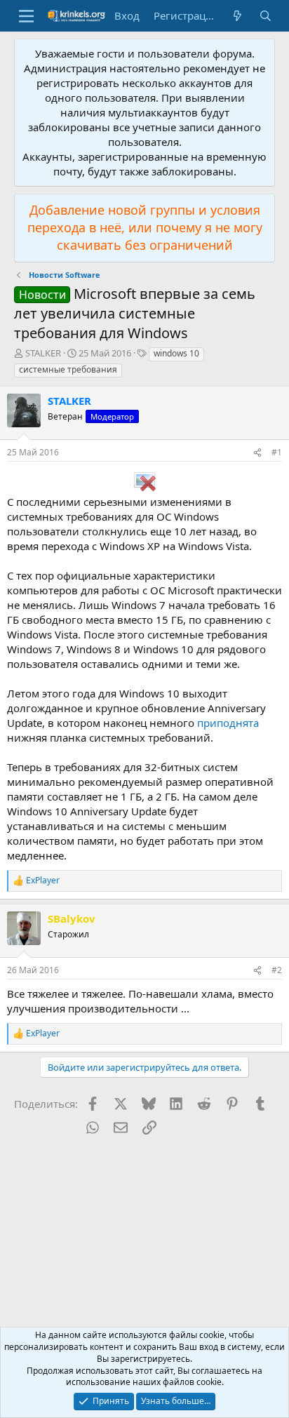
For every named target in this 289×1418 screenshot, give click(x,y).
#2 (276, 970)
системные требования (68, 369)
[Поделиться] (257, 453)
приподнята (228, 723)
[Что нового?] (237, 16)
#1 (276, 452)
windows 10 (176, 353)
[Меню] (26, 16)
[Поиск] (265, 16)
